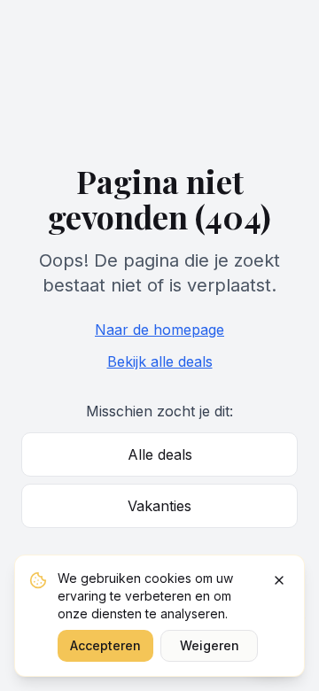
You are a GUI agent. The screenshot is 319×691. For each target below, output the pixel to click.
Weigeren (209, 645)
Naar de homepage (159, 329)
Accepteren (105, 645)
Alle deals (160, 454)
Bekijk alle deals (160, 361)
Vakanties (159, 506)
